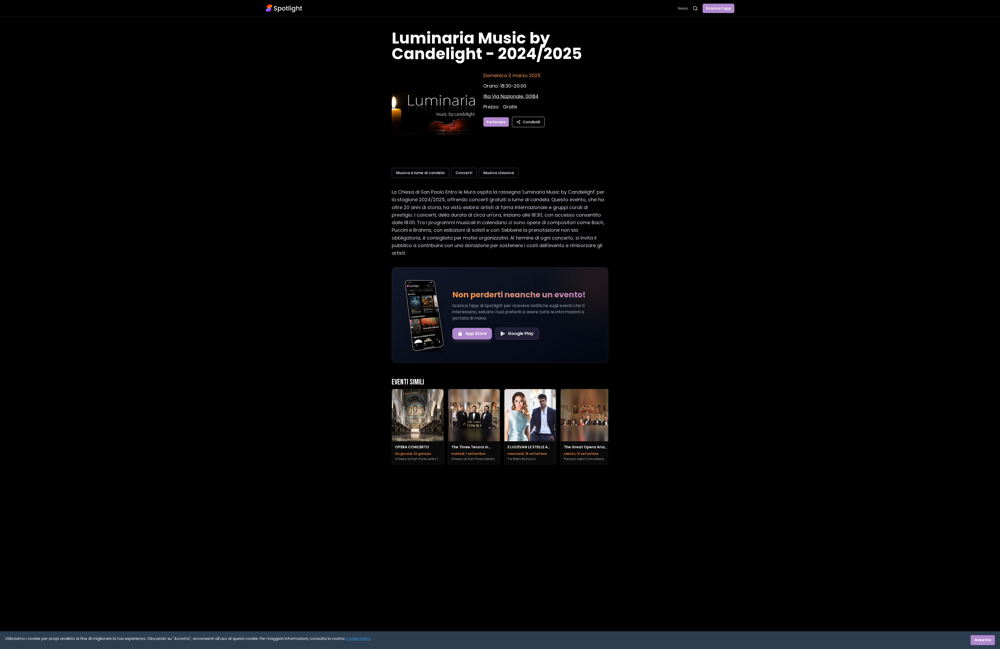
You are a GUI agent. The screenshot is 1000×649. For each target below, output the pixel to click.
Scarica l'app (718, 8)
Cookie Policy (358, 638)
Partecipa (496, 122)
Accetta (982, 639)
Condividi (531, 122)
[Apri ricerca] (695, 8)
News (683, 8)
